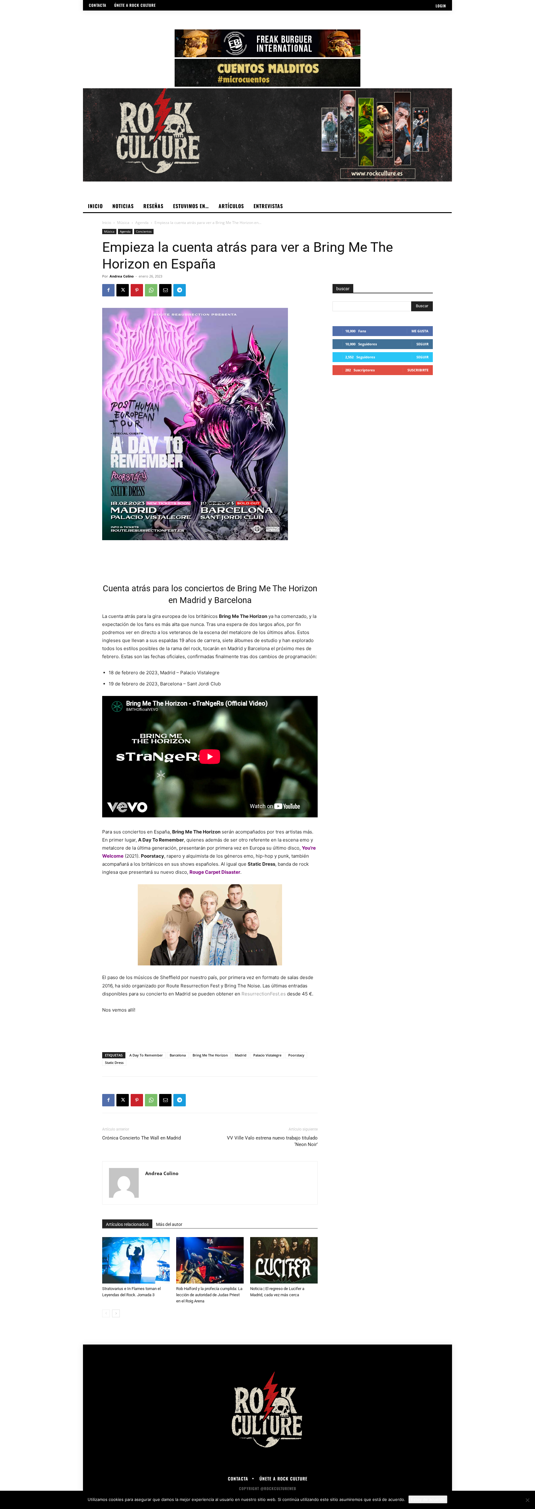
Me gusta (419, 331)
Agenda (142, 222)
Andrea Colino (122, 276)
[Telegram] (179, 290)
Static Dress (114, 1062)
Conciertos (144, 231)
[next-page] (116, 1313)
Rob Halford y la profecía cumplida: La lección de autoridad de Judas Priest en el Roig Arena (209, 1294)
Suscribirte (417, 370)
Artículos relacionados (127, 1224)
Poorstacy (296, 1055)
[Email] (165, 290)
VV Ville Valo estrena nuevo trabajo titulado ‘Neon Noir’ (272, 1141)
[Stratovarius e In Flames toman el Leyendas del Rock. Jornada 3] (136, 1260)
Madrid (240, 1055)
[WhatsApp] (151, 290)
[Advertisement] (209, 557)
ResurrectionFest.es (263, 994)
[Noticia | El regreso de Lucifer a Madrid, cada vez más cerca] (284, 1260)
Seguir (422, 344)
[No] (527, 1500)
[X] (122, 290)
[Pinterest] (137, 290)
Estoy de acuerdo (428, 1499)
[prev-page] (106, 1313)
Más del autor (169, 1224)
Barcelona (178, 1055)
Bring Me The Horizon (210, 1055)
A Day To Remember (146, 1055)
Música (123, 222)
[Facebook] (108, 290)
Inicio (106, 222)
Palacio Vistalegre (267, 1055)
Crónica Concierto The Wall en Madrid (141, 1138)
